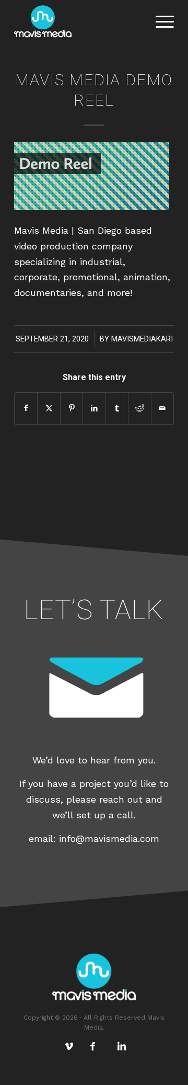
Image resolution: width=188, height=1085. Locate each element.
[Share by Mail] (162, 408)
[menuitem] (159, 21)
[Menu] (159, 21)
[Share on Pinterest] (72, 408)
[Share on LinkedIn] (94, 408)
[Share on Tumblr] (117, 408)
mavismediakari (142, 339)
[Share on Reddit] (139, 408)
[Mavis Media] (78, 21)
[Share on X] (49, 408)
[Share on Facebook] (26, 408)
